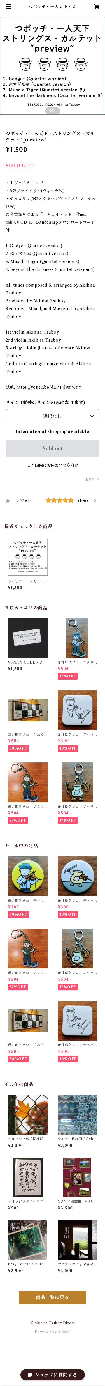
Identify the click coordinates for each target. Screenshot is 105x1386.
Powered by (46, 1332)
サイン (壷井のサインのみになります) (45, 402)
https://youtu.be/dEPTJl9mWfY (48, 387)
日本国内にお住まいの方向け (52, 465)
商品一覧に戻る (52, 1297)
